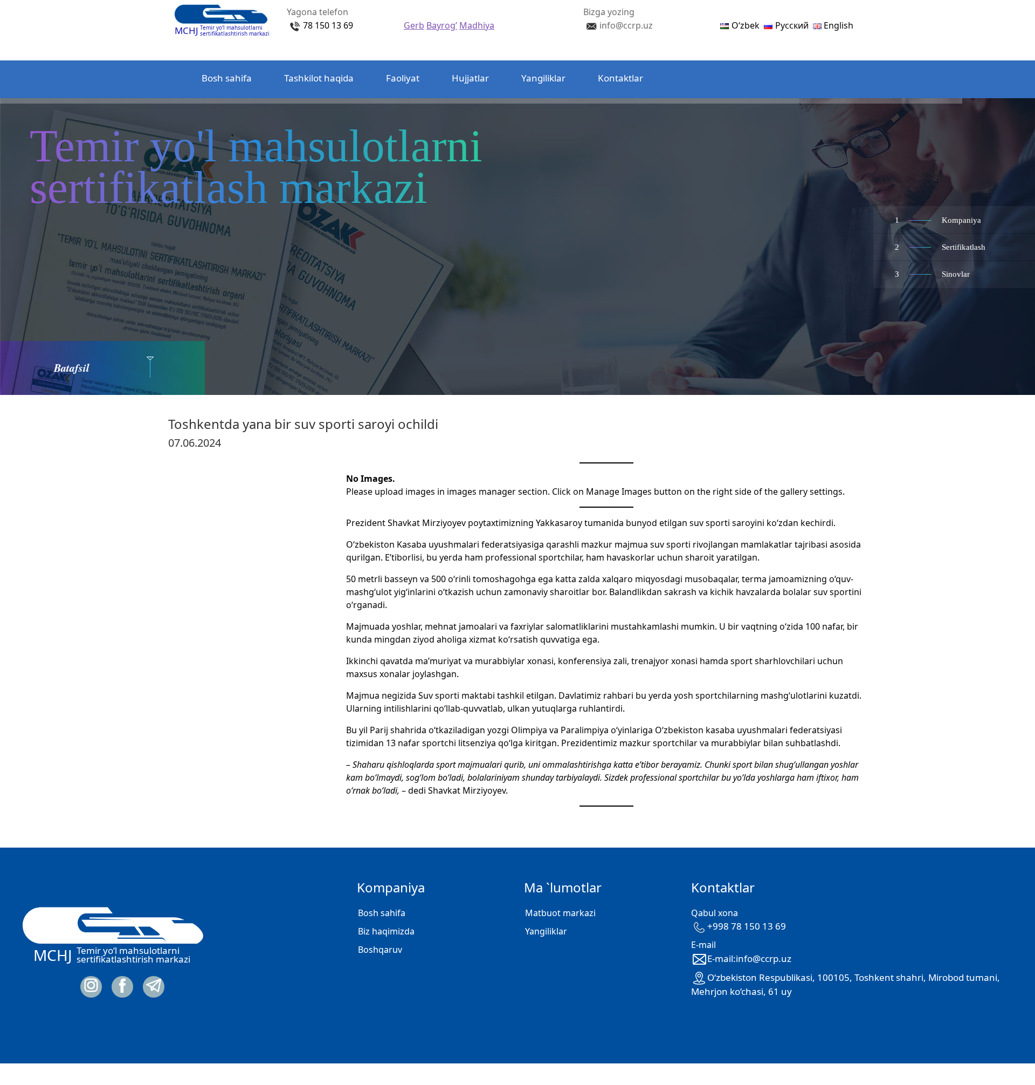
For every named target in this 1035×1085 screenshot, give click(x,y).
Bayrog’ (441, 25)
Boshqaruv (380, 950)
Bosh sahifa (227, 78)
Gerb (414, 25)
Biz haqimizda (386, 931)
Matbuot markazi (560, 913)
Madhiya (476, 25)
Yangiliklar (543, 78)
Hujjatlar (470, 78)
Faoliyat (402, 78)
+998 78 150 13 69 (746, 926)
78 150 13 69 (328, 25)
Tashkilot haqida (319, 78)
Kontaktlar (620, 78)
